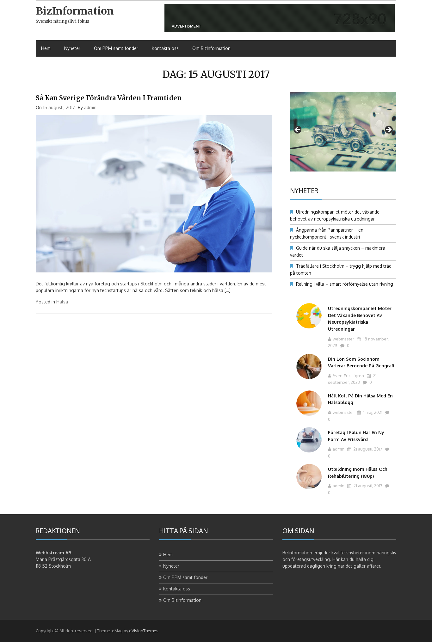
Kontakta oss (165, 48)
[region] (343, 131)
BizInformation (75, 11)
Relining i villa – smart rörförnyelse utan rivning (344, 284)
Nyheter (72, 48)
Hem (46, 48)
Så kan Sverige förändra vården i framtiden (109, 98)
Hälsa (62, 301)
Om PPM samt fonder (116, 48)
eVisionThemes (143, 630)
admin (90, 107)
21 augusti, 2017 (367, 449)
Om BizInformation (211, 48)
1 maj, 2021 (372, 412)
